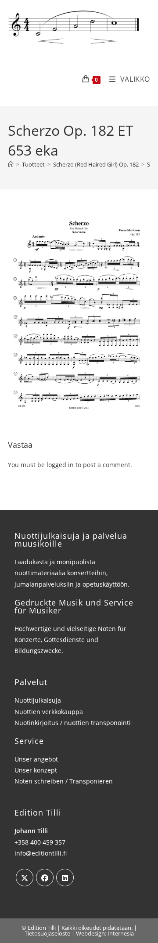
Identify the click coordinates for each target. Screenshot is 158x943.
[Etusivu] (11, 164)
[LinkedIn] (65, 877)
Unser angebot (36, 759)
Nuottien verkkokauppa (48, 711)
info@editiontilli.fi (40, 853)
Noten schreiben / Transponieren (63, 781)
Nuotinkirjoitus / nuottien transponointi (72, 722)
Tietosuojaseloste (47, 933)
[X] (24, 877)
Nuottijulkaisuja (37, 700)
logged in (60, 465)
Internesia (121, 933)
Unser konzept (35, 770)
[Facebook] (45, 877)
